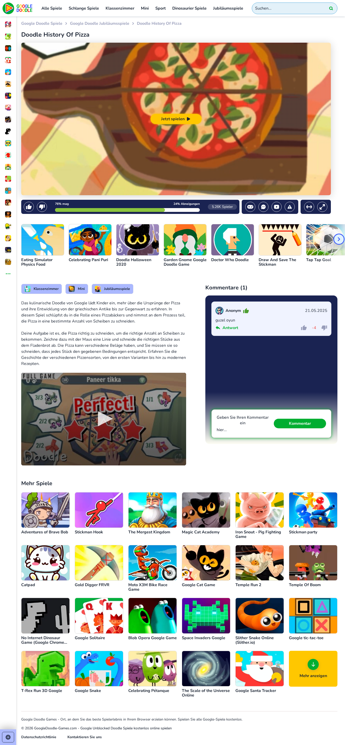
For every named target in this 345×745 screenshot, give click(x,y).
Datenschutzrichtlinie (38, 737)
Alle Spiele (51, 8)
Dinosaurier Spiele (189, 8)
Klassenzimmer (120, 8)
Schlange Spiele (84, 8)
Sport (160, 8)
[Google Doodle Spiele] (17, 8)
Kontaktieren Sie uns (84, 737)
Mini (145, 8)
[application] (103, 419)
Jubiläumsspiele (228, 8)
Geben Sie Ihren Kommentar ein (243, 424)
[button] (103, 419)
